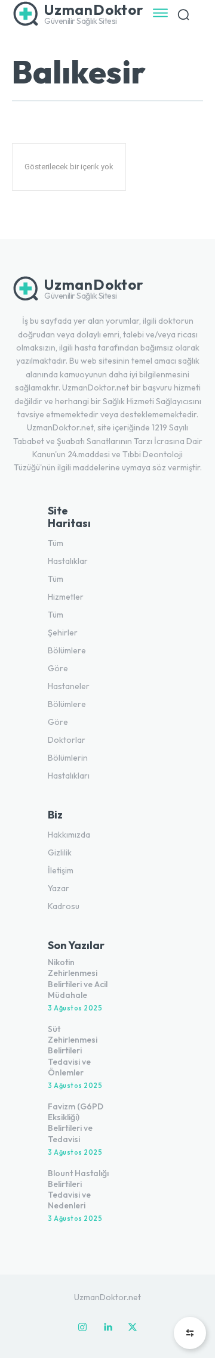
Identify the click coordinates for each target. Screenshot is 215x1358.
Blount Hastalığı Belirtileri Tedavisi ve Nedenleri (78, 1189)
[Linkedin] (107, 1327)
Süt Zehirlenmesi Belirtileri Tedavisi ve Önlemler (72, 1051)
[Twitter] (132, 1327)
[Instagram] (82, 1327)
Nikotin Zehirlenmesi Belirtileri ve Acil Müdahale (78, 978)
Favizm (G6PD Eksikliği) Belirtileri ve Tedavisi (75, 1123)
